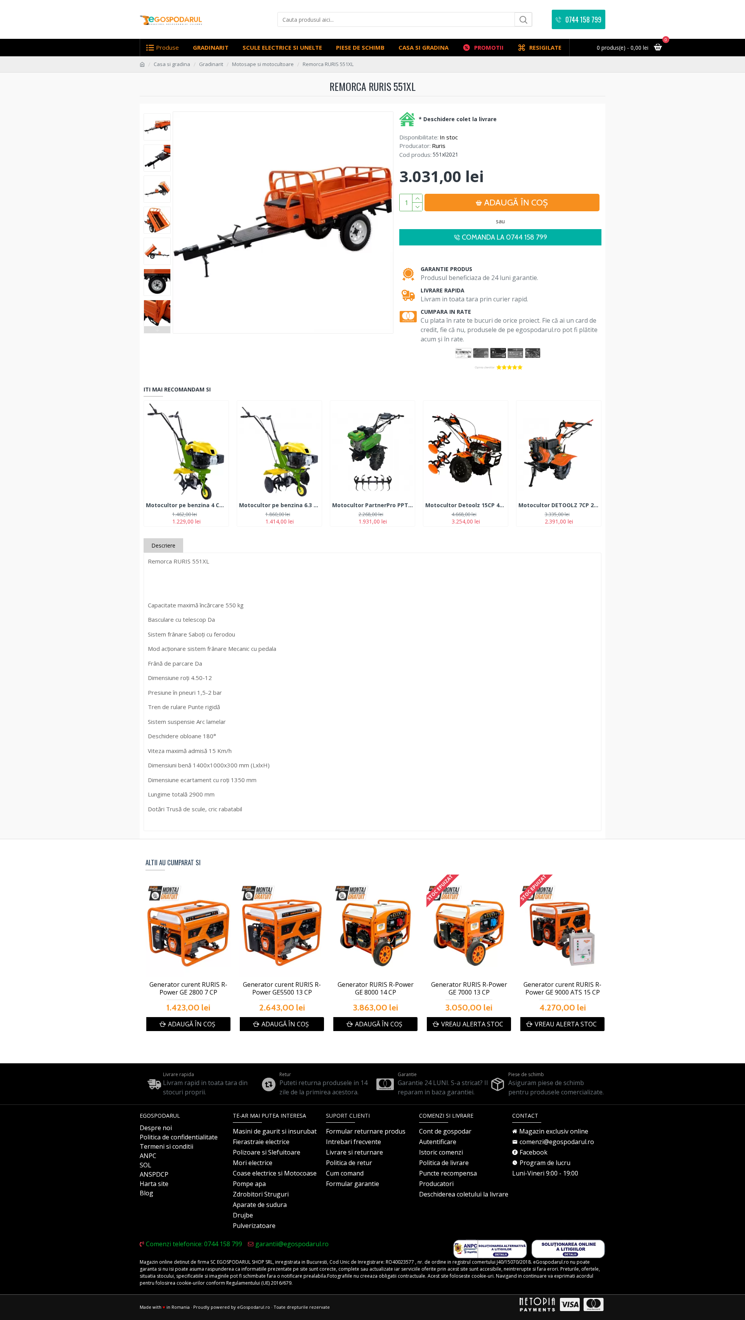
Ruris (438, 146)
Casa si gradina (172, 64)
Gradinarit (211, 64)
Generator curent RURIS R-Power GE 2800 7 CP (188, 989)
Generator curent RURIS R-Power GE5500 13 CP (282, 989)
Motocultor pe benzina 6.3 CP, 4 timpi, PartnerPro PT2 (279, 505)
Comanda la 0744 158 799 (504, 237)
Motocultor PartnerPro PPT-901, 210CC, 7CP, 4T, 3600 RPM (372, 505)
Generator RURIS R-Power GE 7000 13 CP (469, 989)
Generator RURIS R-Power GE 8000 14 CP (376, 989)
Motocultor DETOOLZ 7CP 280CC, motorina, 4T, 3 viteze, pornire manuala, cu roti (558, 505)
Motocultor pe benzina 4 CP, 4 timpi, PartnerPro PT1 (186, 505)
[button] (157, 115)
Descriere (163, 545)
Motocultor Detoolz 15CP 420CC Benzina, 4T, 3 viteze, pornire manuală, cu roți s (465, 505)
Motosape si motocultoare (263, 64)
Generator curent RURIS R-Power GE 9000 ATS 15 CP (562, 989)
